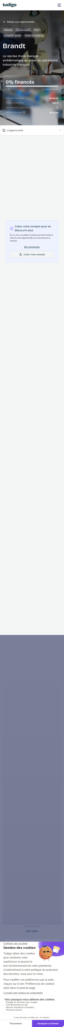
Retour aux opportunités (20, 21)
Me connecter (32, 247)
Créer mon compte (34, 254)
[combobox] (32, 130)
